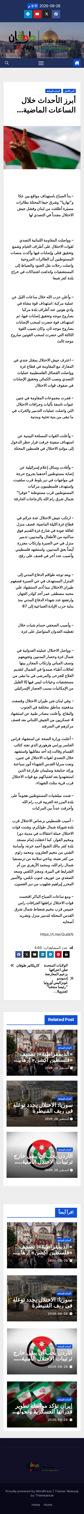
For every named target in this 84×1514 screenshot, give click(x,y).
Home (48, 1505)
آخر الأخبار (69, 91)
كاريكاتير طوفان (28, 965)
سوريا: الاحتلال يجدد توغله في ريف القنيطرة (43, 1107)
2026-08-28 (58, 1260)
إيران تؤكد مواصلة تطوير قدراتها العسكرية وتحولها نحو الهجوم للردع (43, 1411)
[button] (7, 63)
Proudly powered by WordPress (29, 1491)
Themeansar (44, 1495)
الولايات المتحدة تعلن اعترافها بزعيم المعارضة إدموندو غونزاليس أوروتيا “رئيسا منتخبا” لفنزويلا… (56, 978)
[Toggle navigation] (41, 63)
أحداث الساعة (53, 91)
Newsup (73, 1491)
